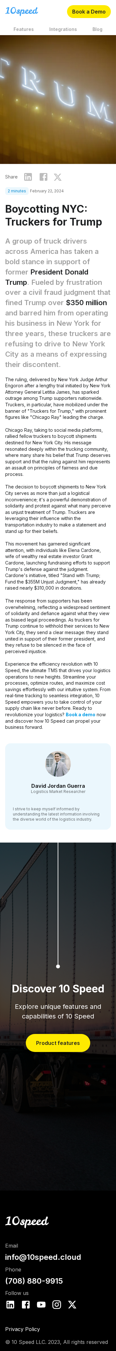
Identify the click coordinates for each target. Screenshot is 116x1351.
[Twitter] (72, 1304)
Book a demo (80, 714)
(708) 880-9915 (34, 1281)
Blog (97, 29)
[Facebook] (25, 1304)
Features (24, 29)
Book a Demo (89, 11)
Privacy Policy (22, 1329)
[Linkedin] (10, 1304)
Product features (58, 1043)
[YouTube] (41, 1304)
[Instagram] (56, 1304)
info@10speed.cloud (43, 1257)
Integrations (63, 29)
